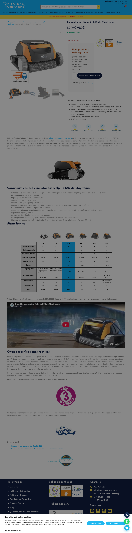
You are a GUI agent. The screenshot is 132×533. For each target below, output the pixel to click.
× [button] (129, 516)
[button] (44, 530)
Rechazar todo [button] (115, 523)
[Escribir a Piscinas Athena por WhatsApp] (127, 521)
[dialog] (66, 266)
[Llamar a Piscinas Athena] (127, 515)
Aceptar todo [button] (96, 523)
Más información (59, 524)
